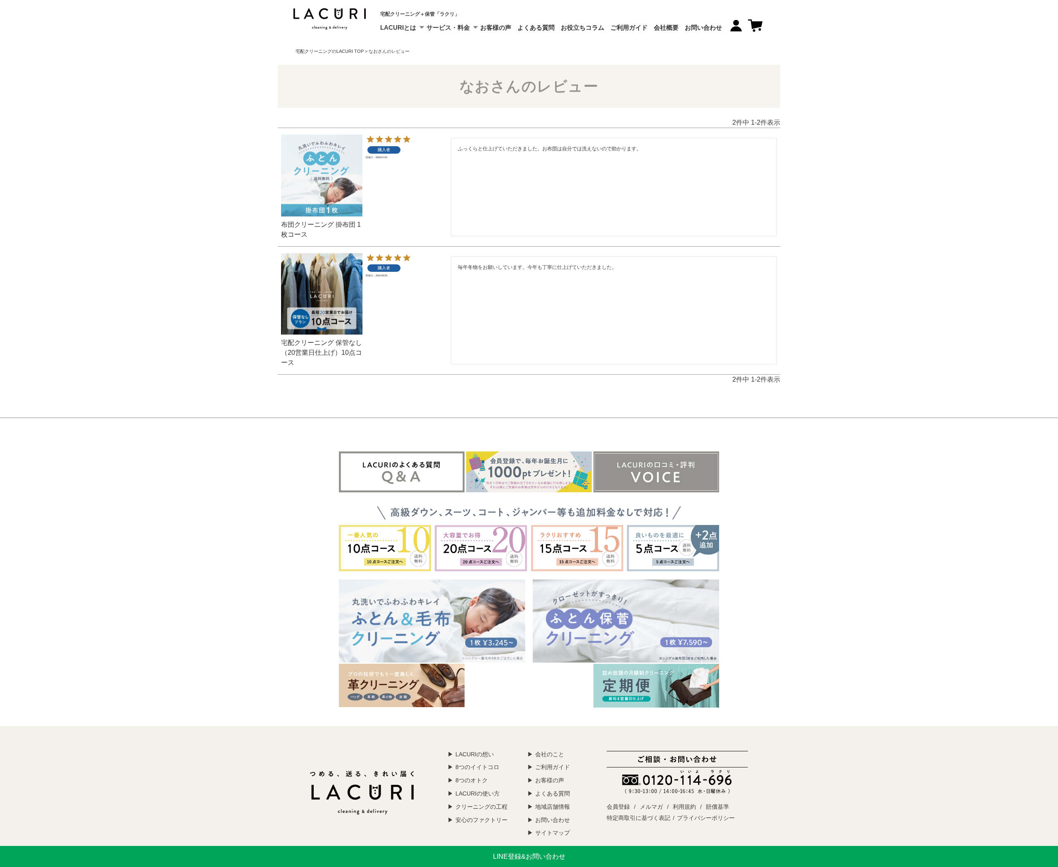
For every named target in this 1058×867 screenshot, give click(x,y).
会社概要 (666, 27)
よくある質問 (536, 27)
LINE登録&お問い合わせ (529, 856)
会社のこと (549, 754)
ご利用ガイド (629, 27)
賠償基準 (717, 806)
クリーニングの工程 (481, 806)
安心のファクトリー (481, 820)
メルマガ (651, 806)
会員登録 (618, 806)
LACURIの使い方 (477, 793)
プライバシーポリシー (706, 818)
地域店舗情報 (552, 806)
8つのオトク (471, 780)
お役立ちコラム (582, 27)
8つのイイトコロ (477, 767)
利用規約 (684, 806)
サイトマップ (552, 832)
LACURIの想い (474, 754)
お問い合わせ (703, 27)
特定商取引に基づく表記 (638, 818)
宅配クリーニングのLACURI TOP (329, 51)
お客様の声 (495, 27)
